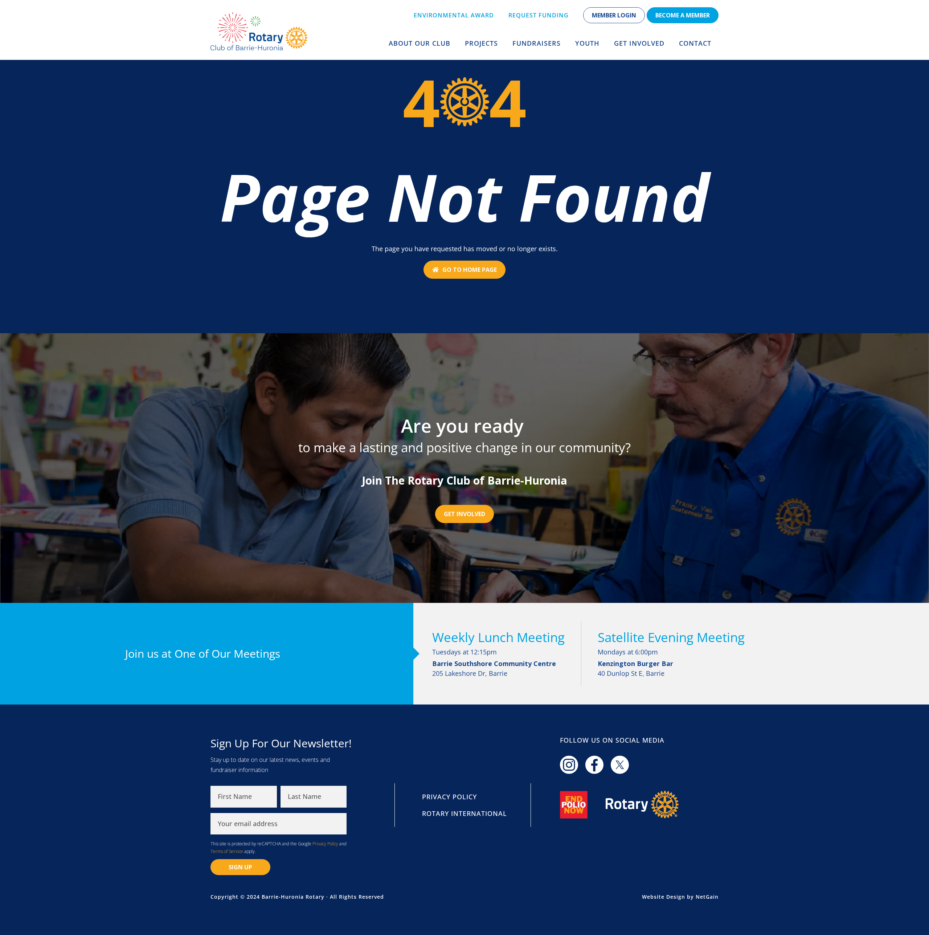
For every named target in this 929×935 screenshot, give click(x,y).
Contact (695, 43)
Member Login (614, 15)
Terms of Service (226, 851)
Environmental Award (454, 15)
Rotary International (464, 813)
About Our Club (419, 43)
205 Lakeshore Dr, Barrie (494, 669)
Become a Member (682, 15)
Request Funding (538, 15)
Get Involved (639, 43)
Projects (481, 43)
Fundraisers (536, 43)
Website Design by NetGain (680, 896)
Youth (587, 43)
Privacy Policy (325, 844)
